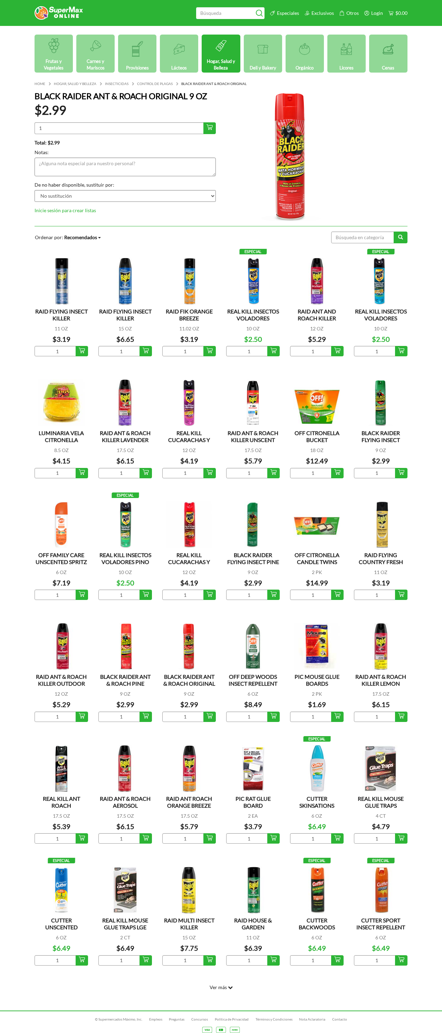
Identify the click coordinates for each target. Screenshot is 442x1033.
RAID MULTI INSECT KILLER (189, 923)
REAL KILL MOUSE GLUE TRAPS (381, 802)
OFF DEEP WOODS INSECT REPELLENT (253, 680)
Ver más (219, 987)
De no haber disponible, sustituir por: (74, 185)
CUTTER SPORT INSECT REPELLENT (380, 923)
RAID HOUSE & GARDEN (253, 923)
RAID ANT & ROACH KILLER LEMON (380, 680)
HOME (40, 84)
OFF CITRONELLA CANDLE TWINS (317, 558)
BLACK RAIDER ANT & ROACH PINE (125, 680)
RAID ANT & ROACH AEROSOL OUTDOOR (125, 805)
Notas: (42, 152)
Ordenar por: (66, 237)
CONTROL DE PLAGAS (155, 84)
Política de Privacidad (232, 1019)
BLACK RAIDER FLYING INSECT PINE (253, 558)
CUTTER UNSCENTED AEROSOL (61, 927)
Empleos (155, 1019)
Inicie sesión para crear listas (65, 210)
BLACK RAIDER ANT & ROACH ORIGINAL (189, 680)
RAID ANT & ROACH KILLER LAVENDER (125, 436)
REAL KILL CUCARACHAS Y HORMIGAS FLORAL (189, 440)
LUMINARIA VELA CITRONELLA (61, 436)
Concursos (199, 1019)
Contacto (339, 1019)
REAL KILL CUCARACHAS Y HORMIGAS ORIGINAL (189, 565)
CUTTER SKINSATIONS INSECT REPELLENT (316, 805)
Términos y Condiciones (274, 1019)
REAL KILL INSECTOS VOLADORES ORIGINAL (253, 318)
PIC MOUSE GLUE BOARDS (317, 680)
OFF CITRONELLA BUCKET (317, 436)
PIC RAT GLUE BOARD (253, 802)
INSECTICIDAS (116, 84)
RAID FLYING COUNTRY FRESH (381, 558)
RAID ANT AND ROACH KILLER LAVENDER (317, 318)
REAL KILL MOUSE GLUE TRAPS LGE (125, 923)
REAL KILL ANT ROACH (61, 802)
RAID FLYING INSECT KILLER (61, 314)
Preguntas (176, 1019)
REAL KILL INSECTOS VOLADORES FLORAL (381, 318)
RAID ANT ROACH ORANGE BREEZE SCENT (189, 805)
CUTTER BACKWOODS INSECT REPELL (317, 927)
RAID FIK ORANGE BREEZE (189, 314)
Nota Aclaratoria (312, 1019)
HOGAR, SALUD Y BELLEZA (75, 84)
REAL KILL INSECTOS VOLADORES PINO (125, 558)
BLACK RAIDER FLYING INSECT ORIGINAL (381, 440)
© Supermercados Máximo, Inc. (118, 1019)
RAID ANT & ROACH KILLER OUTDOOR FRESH (61, 683)
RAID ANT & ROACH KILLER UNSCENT (253, 436)
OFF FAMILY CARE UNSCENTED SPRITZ (61, 558)
